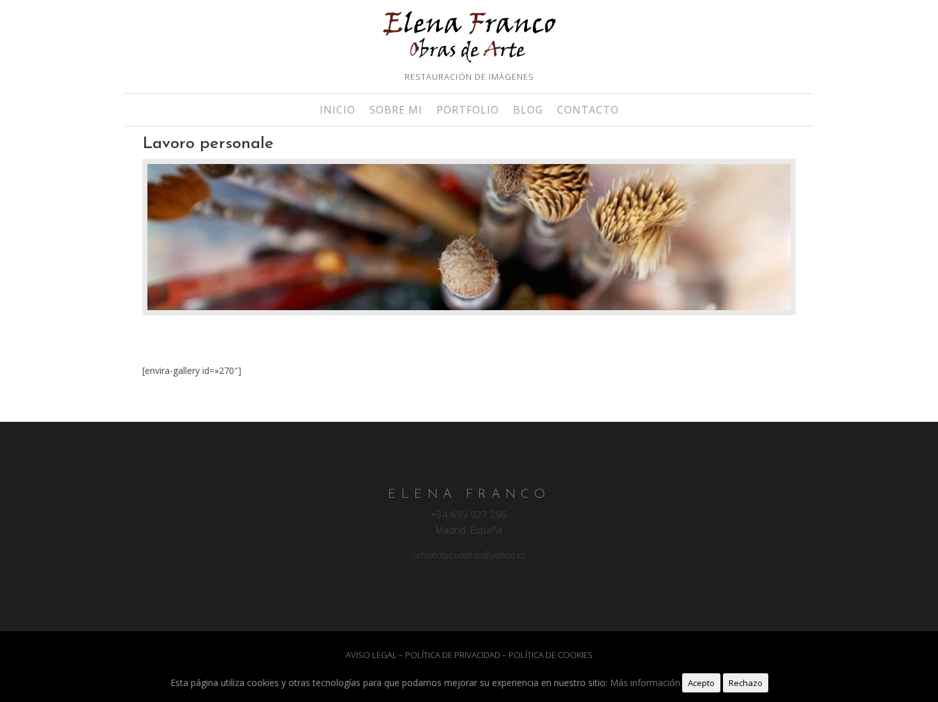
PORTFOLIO (467, 111)
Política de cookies (551, 655)
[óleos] (469, 239)
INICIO (337, 111)
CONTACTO (588, 111)
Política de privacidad (452, 655)
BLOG (528, 111)
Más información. (646, 682)
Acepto (701, 683)
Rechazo (746, 683)
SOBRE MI (395, 111)
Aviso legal (371, 655)
